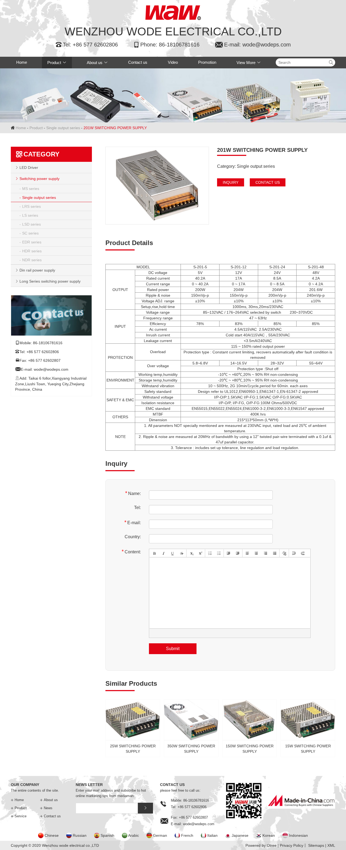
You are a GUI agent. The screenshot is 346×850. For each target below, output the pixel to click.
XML (331, 845)
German (160, 835)
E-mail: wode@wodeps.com (253, 44)
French (187, 835)
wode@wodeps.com (51, 369)
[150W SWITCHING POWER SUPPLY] (249, 727)
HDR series (32, 251)
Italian (212, 835)
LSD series (31, 224)
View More (249, 62)
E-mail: (132, 522)
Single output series (63, 128)
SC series (30, 233)
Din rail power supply (37, 270)
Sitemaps (316, 845)
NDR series (32, 260)
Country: (133, 536)
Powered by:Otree (261, 845)
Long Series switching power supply (50, 281)
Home (21, 62)
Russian (79, 835)
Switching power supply (39, 178)
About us (97, 62)
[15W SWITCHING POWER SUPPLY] (308, 727)
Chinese (52, 835)
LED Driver (28, 167)
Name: (133, 493)
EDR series (31, 242)
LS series (30, 215)
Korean (268, 835)
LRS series (31, 206)
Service (18, 816)
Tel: (137, 507)
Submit (172, 648)
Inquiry (230, 182)
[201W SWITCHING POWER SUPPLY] (157, 185)
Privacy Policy (291, 845)
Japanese (240, 835)
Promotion (207, 62)
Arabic (133, 835)
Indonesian (298, 835)
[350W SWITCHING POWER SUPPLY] (191, 727)
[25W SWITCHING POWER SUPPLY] (133, 727)
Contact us (137, 62)
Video (173, 62)
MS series (30, 188)
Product (56, 62)
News (46, 808)
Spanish (107, 835)
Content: (131, 551)
